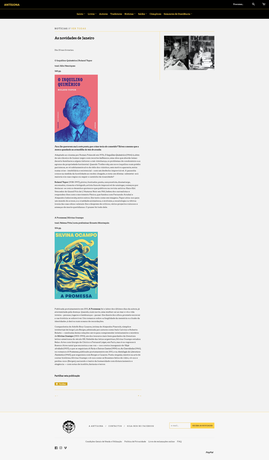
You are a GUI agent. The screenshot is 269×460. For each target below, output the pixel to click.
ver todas (78, 28)
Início (80, 14)
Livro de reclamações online (161, 442)
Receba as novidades (202, 426)
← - (56, 395)
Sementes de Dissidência (177, 14)
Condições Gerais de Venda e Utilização (103, 442)
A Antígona (96, 426)
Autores (103, 14)
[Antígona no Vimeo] (65, 448)
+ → (140, 395)
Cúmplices (155, 14)
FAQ (179, 442)
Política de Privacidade (135, 442)
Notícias (129, 14)
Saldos (141, 14)
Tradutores (116, 14)
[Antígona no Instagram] (60, 448)
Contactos (115, 426)
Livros (91, 14)
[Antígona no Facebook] (56, 448)
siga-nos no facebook (140, 426)
